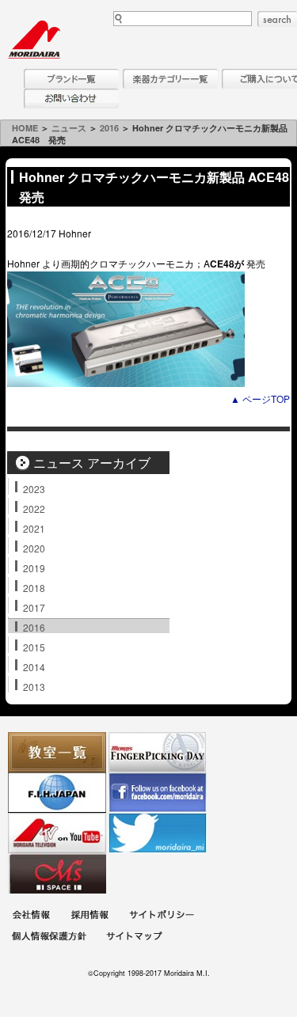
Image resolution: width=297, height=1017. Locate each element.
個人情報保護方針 (49, 938)
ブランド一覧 (71, 79)
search (277, 19)
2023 (34, 488)
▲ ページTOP (260, 398)
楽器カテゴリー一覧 (170, 79)
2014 (34, 666)
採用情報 (89, 916)
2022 (34, 508)
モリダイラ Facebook (158, 792)
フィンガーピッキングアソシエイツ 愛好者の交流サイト (158, 752)
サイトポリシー (161, 916)
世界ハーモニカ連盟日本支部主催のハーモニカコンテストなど (57, 792)
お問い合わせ (71, 98)
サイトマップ (134, 938)
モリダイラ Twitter (158, 833)
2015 (34, 646)
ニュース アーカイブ (91, 462)
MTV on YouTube (57, 833)
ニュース (68, 128)
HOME (25, 128)
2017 (34, 607)
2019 (34, 567)
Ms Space (57, 873)
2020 (34, 547)
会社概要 (31, 916)
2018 (34, 587)
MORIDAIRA (34, 40)
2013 (34, 686)
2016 (109, 128)
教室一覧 (57, 752)
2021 (34, 528)
